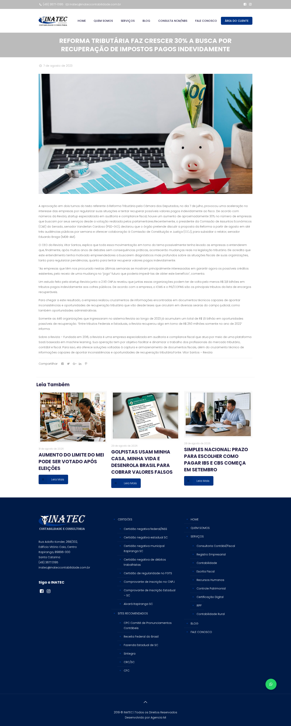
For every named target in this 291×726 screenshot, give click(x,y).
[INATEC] (53, 21)
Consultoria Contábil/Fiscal (216, 546)
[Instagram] (250, 4)
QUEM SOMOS (200, 528)
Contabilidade (207, 563)
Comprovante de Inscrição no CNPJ (149, 582)
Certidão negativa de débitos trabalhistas (145, 562)
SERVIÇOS (197, 536)
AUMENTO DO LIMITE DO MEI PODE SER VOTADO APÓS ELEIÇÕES (71, 462)
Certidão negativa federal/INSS (145, 529)
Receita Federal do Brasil (141, 637)
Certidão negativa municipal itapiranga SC (144, 548)
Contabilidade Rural (211, 614)
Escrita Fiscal (206, 571)
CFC (126, 671)
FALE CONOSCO (201, 632)
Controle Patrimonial (211, 588)
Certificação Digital (210, 597)
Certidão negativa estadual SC (146, 537)
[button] (271, 684)
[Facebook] (245, 4)
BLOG (194, 623)
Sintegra (129, 654)
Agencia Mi (158, 717)
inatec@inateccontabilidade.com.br (95, 4)
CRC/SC (129, 662)
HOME (195, 519)
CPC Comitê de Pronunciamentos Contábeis (148, 625)
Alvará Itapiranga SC (138, 604)
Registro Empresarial (211, 554)
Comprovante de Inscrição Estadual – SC (149, 592)
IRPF (199, 605)
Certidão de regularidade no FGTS (148, 573)
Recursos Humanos (210, 580)
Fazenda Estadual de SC (141, 645)
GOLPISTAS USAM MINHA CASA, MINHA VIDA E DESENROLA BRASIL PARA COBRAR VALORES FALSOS (142, 462)
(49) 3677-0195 (53, 4)
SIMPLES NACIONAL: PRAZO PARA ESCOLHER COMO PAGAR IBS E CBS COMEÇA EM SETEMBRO (216, 459)
